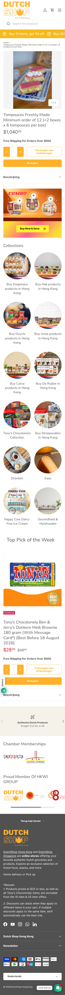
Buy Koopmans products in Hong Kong (17, 288)
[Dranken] (17, 459)
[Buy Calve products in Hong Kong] (17, 365)
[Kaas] (48, 459)
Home (6, 43)
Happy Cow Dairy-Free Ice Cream (17, 521)
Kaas (47, 478)
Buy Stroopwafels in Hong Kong (48, 435)
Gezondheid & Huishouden (48, 521)
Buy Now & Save (30, 228)
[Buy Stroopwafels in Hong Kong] (48, 414)
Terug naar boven (31, 820)
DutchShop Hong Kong (17, 852)
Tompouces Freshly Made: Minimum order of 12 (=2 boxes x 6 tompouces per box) (31, 46)
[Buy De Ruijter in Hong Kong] (48, 365)
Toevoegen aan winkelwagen (44, 152)
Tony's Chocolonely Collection (17, 435)
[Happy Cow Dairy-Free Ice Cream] (17, 500)
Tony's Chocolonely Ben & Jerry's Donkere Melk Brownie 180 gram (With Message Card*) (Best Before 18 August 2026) (31, 632)
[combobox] (33, 23)
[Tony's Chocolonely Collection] (17, 414)
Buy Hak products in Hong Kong (48, 286)
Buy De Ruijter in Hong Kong (48, 385)
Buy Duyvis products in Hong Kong (17, 338)
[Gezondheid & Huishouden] (48, 500)
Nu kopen (32, 163)
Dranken (17, 478)
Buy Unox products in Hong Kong (48, 336)
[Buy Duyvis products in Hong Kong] (17, 315)
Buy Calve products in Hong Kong (17, 388)
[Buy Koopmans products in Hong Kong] (17, 265)
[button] (52, 10)
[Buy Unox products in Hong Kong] (48, 315)
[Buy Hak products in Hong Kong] (48, 265)
